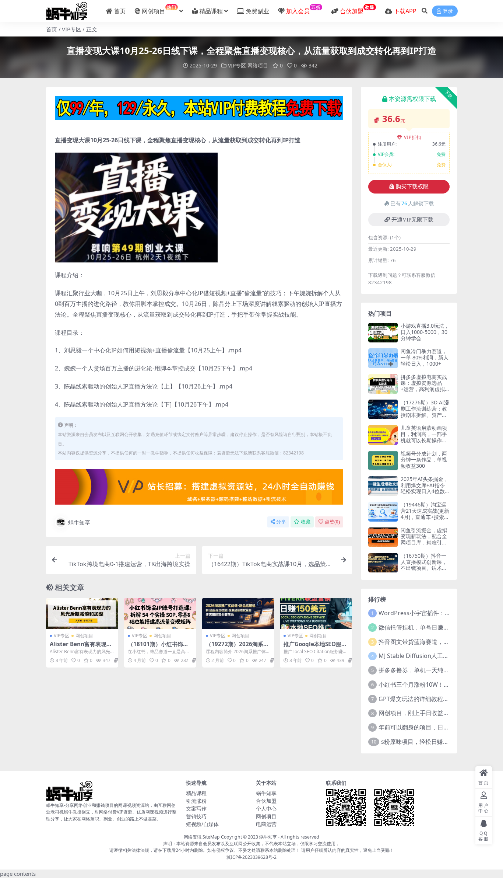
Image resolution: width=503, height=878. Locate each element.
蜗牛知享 (79, 522)
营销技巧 (196, 816)
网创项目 (159, 9)
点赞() (332, 522)
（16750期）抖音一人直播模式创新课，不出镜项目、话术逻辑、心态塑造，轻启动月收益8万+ (424, 568)
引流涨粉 (196, 800)
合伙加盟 (266, 800)
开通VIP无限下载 (412, 220)
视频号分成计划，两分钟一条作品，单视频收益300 (424, 460)
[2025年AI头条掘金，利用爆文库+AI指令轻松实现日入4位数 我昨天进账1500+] (383, 486)
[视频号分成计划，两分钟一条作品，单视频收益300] (383, 460)
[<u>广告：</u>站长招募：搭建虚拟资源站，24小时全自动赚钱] (199, 489)
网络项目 (257, 65)
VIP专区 (71, 29)
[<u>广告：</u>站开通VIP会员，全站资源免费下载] (199, 110)
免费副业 (257, 11)
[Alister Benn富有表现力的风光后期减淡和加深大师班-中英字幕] (82, 613)
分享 (281, 522)
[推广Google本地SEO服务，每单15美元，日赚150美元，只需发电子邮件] (316, 613)
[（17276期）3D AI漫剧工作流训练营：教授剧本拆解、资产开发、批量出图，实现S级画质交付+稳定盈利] (383, 409)
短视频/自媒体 (202, 824)
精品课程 (211, 11)
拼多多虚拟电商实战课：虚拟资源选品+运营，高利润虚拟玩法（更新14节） (424, 386)
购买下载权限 (412, 186)
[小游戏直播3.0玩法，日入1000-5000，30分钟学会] (383, 332)
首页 (120, 11)
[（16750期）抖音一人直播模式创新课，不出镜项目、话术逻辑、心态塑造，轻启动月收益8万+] (383, 562)
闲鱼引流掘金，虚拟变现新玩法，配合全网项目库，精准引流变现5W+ (424, 539)
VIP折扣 (412, 137)
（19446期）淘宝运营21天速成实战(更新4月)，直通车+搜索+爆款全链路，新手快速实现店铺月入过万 (425, 520)
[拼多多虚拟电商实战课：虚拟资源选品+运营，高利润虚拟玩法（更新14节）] (383, 384)
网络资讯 (192, 837)
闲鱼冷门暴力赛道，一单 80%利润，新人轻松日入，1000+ (425, 357)
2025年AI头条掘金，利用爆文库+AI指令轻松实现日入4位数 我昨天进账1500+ (425, 488)
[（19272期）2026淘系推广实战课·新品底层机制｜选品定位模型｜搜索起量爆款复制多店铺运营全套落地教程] (238, 613)
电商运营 (266, 824)
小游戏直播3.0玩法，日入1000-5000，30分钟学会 (425, 332)
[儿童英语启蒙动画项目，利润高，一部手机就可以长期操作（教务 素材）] (383, 435)
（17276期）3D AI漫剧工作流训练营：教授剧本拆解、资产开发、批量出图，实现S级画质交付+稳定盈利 (425, 418)
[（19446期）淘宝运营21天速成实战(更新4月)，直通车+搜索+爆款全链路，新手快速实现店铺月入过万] (383, 511)
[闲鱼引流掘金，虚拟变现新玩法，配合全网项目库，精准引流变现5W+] (383, 537)
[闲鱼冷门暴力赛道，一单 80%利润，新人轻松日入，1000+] (383, 358)
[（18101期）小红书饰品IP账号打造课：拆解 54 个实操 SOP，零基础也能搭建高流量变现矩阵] (160, 613)
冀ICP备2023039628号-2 (251, 857)
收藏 (305, 522)
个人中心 (266, 808)
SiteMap (211, 837)
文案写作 (196, 808)
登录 (448, 11)
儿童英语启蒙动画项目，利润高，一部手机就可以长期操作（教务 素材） (424, 437)
